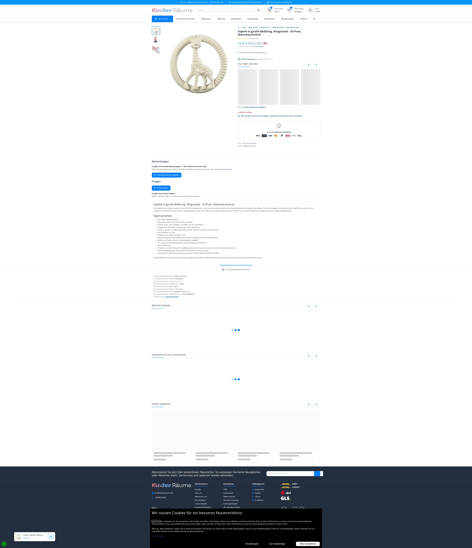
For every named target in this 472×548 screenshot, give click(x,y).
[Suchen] (259, 10)
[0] (269, 10)
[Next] (316, 64)
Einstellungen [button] (251, 544)
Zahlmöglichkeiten (230, 506)
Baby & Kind (253, 27)
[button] (257, 43)
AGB (225, 492)
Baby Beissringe (292, 27)
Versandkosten (259, 46)
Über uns (198, 495)
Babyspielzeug (278, 27)
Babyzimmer (265, 27)
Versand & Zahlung (230, 502)
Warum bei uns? (201, 499)
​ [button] (317, 476)
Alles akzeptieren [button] (307, 544)
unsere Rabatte (201, 506)
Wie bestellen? (200, 502)
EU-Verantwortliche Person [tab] (237, 269)
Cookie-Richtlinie (157, 536)
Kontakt (198, 492)
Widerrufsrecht (229, 499)
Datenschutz (228, 495)
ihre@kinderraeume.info (164, 495)
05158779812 (160, 500)
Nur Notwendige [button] (277, 544)
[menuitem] (162, 19)
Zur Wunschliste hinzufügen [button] (253, 107)
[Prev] (308, 64)
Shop (244, 27)
